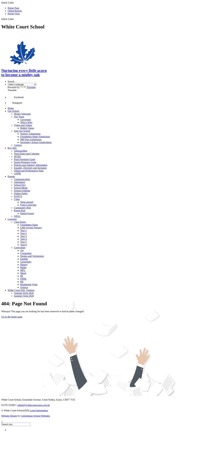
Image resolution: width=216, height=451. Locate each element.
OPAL (17, 216)
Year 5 (23, 242)
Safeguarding (20, 150)
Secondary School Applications (36, 142)
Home (11, 108)
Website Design (9, 415)
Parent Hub (19, 210)
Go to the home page (11, 316)
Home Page (13, 8)
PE (21, 276)
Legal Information (39, 410)
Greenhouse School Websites (35, 415)
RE (22, 281)
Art (22, 250)
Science (24, 287)
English (24, 259)
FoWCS (18, 196)
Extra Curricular (28, 205)
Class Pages (20, 222)
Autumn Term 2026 (24, 293)
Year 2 (23, 233)
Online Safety (21, 193)
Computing (25, 253)
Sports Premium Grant (25, 162)
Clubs (17, 199)
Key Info (12, 148)
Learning (12, 219)
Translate (31, 87)
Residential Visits (28, 284)
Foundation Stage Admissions (35, 136)
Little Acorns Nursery (31, 227)
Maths (23, 267)
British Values (27, 128)
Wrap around (26, 202)
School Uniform (22, 190)
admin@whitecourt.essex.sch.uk (34, 405)
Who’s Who (26, 122)
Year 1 (23, 230)
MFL (22, 270)
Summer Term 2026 (24, 296)
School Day (20, 185)
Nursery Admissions (30, 133)
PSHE (23, 278)
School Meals (21, 187)
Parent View (14, 13)
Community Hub (22, 207)
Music (23, 273)
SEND (17, 156)
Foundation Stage (29, 224)
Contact (18, 145)
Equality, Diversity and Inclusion (30, 168)
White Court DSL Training (21, 290)
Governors (25, 119)
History (24, 264)
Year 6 (23, 244)
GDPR (17, 173)
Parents (11, 176)
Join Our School (22, 131)
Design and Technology (32, 256)
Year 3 (23, 236)
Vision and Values (23, 125)
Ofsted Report (15, 10)
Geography (25, 261)
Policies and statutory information (30, 165)
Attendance (19, 182)
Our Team (19, 116)
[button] (14, 19)
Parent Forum (27, 213)
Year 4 (23, 239)
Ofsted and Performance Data (28, 170)
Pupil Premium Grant (24, 159)
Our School (13, 111)
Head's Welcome (22, 114)
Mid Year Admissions (31, 139)
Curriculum (19, 247)
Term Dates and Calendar (26, 153)
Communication (22, 179)
